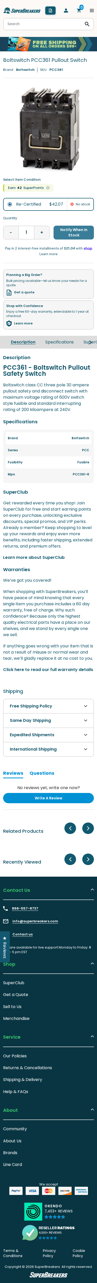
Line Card (12, 1164)
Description (23, 342)
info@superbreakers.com (35, 921)
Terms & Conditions (13, 1253)
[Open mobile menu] (91, 10)
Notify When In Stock (73, 232)
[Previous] (70, 828)
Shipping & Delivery (22, 1080)
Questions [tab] (41, 774)
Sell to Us (12, 1007)
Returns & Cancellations (27, 1068)
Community (15, 1129)
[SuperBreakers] (22, 10)
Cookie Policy (79, 1253)
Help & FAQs (15, 1092)
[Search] (87, 24)
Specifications (59, 342)
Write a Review (57, 799)
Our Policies (15, 1056)
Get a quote (24, 292)
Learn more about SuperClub (34, 557)
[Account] (66, 10)
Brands (10, 1153)
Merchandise (16, 1018)
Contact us (22, 934)
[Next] (90, 342)
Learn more (23, 323)
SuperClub (13, 983)
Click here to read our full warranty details (48, 670)
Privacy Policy (49, 1253)
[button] (58, 1213)
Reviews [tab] (13, 774)
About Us (12, 1141)
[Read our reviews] (49, 1233)
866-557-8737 (25, 908)
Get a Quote (15, 995)
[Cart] (79, 10)
